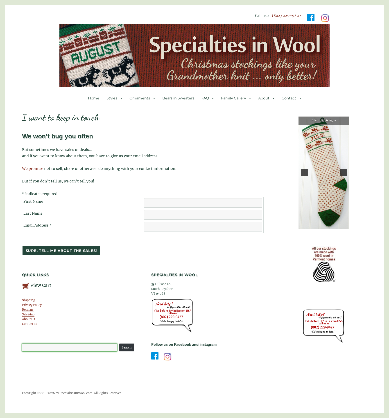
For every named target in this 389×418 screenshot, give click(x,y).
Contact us (29, 324)
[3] (324, 225)
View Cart (40, 285)
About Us (28, 319)
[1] (314, 225)
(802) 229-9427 (286, 15)
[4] (328, 225)
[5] (333, 225)
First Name (33, 201)
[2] (319, 225)
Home (93, 98)
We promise (32, 168)
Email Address (37, 225)
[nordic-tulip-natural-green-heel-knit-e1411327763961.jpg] (324, 173)
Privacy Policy (32, 305)
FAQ (205, 98)
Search (127, 347)
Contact (289, 98)
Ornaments (139, 98)
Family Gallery (233, 98)
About (263, 98)
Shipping (28, 300)
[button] (304, 172)
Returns (28, 310)
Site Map (28, 314)
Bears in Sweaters (178, 98)
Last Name (33, 213)
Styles (111, 98)
